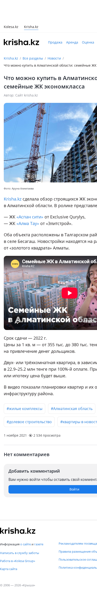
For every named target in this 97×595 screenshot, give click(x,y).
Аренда (72, 42)
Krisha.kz (11, 58)
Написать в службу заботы (19, 553)
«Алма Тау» (27, 223)
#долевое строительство (29, 421)
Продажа (55, 42)
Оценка (88, 42)
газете (38, 544)
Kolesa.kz (11, 27)
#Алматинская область (72, 408)
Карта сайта (8, 569)
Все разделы (33, 58)
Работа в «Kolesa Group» (17, 561)
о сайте (25, 544)
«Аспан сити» (29, 217)
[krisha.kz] (17, 531)
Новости (54, 58)
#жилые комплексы (24, 408)
